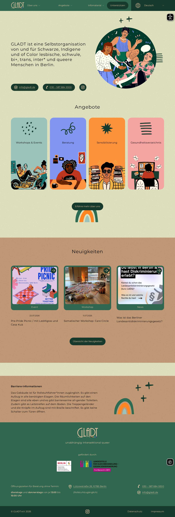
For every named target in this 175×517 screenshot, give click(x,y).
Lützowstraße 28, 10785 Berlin (90, 486)
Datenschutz (135, 511)
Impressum (157, 511)
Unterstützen (117, 5)
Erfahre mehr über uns (87, 206)
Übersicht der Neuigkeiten (87, 341)
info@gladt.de (150, 492)
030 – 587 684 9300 (153, 486)
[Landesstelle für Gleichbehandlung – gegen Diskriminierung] (99, 466)
